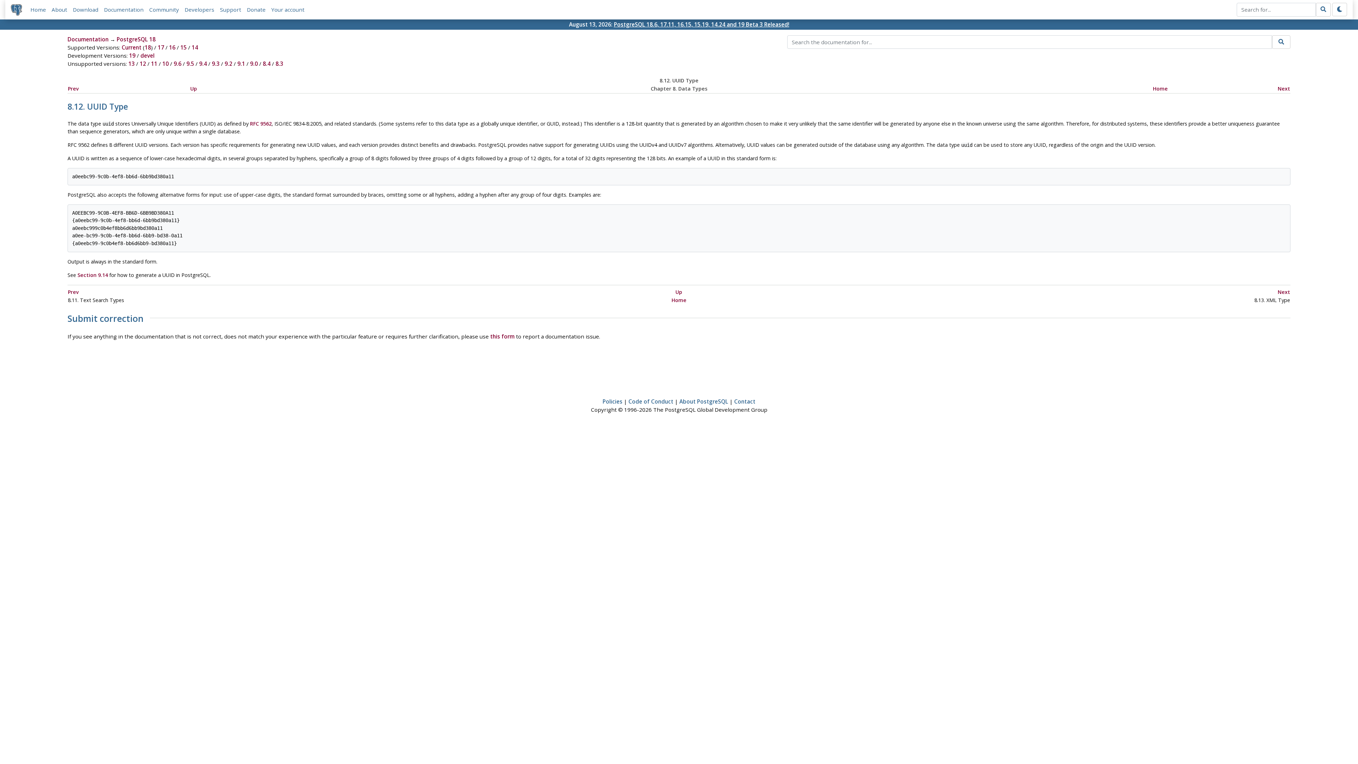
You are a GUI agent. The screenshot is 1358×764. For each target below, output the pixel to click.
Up (193, 88)
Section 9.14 (92, 275)
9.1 (241, 63)
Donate (256, 9)
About (59, 9)
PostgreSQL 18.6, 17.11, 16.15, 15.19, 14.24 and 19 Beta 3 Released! (701, 24)
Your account (287, 9)
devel (147, 55)
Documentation (124, 9)
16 (172, 47)
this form (502, 336)
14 (195, 47)
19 (132, 55)
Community (164, 9)
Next (1284, 88)
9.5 (190, 63)
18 (148, 47)
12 (143, 63)
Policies (612, 401)
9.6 (177, 63)
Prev (73, 88)
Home (38, 9)
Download (85, 9)
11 (154, 63)
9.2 (228, 63)
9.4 (203, 63)
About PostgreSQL (703, 401)
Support (230, 9)
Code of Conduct (650, 401)
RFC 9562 (261, 123)
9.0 (254, 63)
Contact (744, 401)
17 (161, 47)
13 (131, 63)
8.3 (279, 63)
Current (131, 47)
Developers (199, 9)
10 (165, 63)
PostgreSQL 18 (136, 39)
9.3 (216, 63)
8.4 (267, 63)
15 (183, 47)
